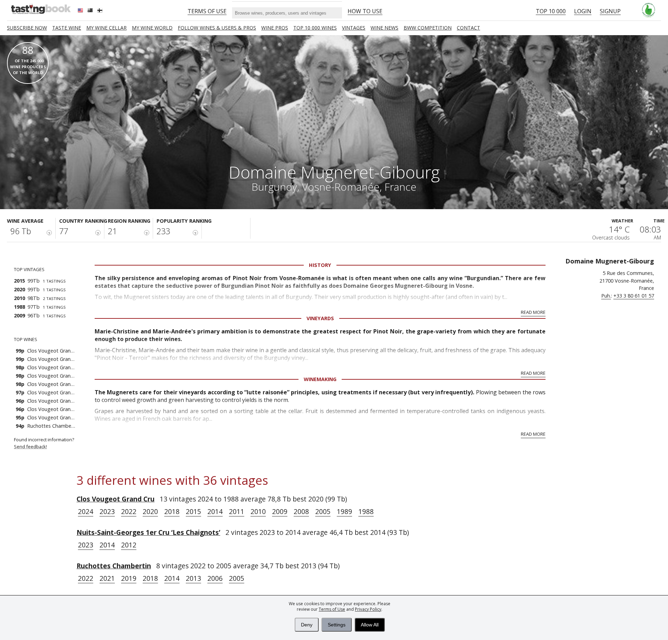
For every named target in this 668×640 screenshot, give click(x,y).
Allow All (370, 624)
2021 (107, 578)
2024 (85, 511)
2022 (128, 511)
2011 (236, 511)
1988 (366, 511)
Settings (336, 624)
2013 (193, 578)
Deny (306, 624)
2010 (258, 511)
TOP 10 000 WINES (315, 27)
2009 (279, 511)
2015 (193, 511)
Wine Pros (274, 27)
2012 (128, 545)
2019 (128, 578)
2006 (215, 578)
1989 (344, 511)
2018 (172, 511)
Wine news (384, 27)
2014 (215, 511)
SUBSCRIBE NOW (27, 27)
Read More (533, 312)
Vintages (353, 27)
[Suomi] (100, 11)
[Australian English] (91, 11)
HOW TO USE (365, 11)
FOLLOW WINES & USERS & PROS (217, 27)
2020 (150, 511)
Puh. (606, 295)
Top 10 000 (551, 11)
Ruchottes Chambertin (114, 565)
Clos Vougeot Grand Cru (115, 499)
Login (582, 11)
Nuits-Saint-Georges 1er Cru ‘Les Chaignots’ (148, 532)
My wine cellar (106, 27)
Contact (468, 27)
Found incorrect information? (44, 443)
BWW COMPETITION (428, 27)
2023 (107, 511)
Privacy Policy (368, 609)
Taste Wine (66, 27)
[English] (81, 11)
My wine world (152, 27)
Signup (610, 11)
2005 (323, 511)
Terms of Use (332, 609)
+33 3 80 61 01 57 (633, 295)
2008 (301, 511)
